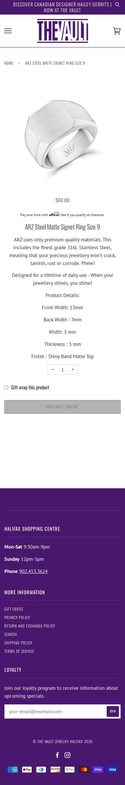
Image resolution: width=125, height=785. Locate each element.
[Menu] (8, 31)
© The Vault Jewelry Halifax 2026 (62, 741)
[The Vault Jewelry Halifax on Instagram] (68, 755)
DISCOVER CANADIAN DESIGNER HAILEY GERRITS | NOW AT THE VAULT (62, 7)
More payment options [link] (62, 440)
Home (8, 63)
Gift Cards (13, 609)
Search (10, 634)
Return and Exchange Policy (29, 626)
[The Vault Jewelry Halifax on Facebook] (57, 755)
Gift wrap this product (30, 387)
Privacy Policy (17, 617)
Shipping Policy (18, 643)
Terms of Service (19, 651)
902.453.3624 (33, 571)
